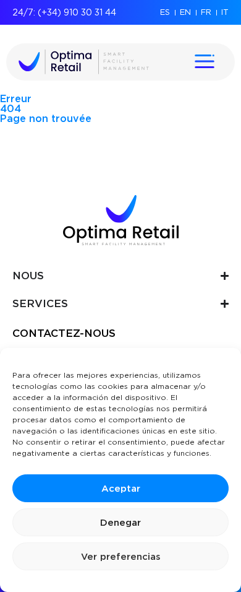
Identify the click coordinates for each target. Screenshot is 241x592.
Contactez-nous (64, 333)
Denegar (120, 522)
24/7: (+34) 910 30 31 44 (64, 12)
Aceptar (120, 488)
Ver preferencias (121, 556)
